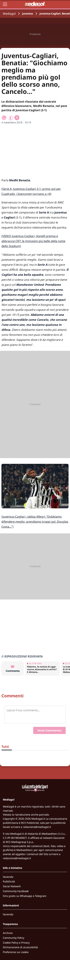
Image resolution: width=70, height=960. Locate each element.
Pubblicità (9, 881)
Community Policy (13, 937)
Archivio (8, 933)
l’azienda (8, 876)
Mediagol (9, 14)
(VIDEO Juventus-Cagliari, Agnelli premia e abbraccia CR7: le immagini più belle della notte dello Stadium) (33, 241)
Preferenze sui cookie (16, 952)
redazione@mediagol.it (37, 827)
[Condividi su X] (16, 117)
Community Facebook (16, 891)
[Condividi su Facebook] (10, 117)
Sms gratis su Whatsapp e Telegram (24, 896)
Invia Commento (49, 730)
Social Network (12, 886)
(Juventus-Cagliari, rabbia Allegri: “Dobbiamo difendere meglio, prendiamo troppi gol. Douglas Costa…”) (34, 522)
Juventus (27, 13)
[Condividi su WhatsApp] (3, 117)
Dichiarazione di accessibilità (20, 947)
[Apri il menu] (5, 4)
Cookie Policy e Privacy (16, 942)
